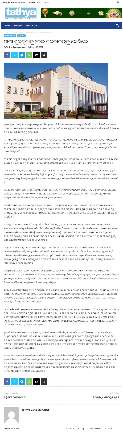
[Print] (44, 55)
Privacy (81, 428)
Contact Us (108, 428)
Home (8, 25)
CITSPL (17, 428)
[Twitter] (118, 2)
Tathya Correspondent (16, 47)
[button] (117, 25)
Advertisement (94, 428)
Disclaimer (70, 428)
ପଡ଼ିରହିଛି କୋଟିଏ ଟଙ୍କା (15, 397)
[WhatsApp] (29, 55)
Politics (21, 36)
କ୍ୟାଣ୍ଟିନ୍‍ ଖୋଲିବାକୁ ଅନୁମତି (106, 397)
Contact (46, 2)
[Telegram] (22, 55)
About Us (18, 25)
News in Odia (32, 25)
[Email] (36, 55)
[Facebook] (113, 2)
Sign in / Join (34, 2)
